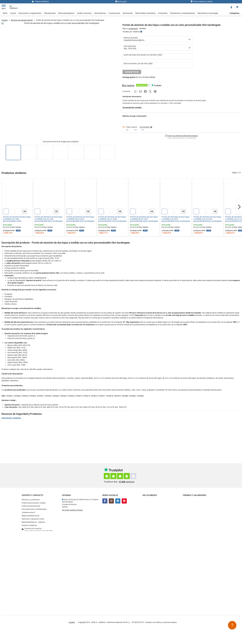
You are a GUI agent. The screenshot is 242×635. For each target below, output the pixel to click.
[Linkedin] (117, 500)
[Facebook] (104, 500)
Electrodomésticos (66, 13)
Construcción (114, 13)
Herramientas (100, 13)
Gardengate (133, 29)
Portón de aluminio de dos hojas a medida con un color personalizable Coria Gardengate (112, 219)
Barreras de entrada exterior (22, 20)
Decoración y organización (29, 13)
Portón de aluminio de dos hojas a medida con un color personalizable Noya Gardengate (207, 219)
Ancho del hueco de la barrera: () (143, 55)
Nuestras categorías (29, 525)
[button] (146, 127)
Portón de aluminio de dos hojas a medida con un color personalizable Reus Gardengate (49, 219)
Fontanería (162, 13)
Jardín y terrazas (84, 13)
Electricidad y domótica (145, 13)
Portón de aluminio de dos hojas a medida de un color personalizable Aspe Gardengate (144, 219)
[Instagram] (111, 500)
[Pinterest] (124, 500)
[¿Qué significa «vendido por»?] (141, 31)
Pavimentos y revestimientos (182, 13)
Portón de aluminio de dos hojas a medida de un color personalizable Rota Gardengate (80, 219)
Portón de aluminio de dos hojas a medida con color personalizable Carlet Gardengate (17, 219)
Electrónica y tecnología (207, 13)
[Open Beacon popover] (232, 625)
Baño (5, 13)
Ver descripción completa (132, 108)
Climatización (50, 13)
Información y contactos (11, 418)
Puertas (5, 20)
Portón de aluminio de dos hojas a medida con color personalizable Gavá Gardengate (176, 219)
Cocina (13, 13)
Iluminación (128, 13)
